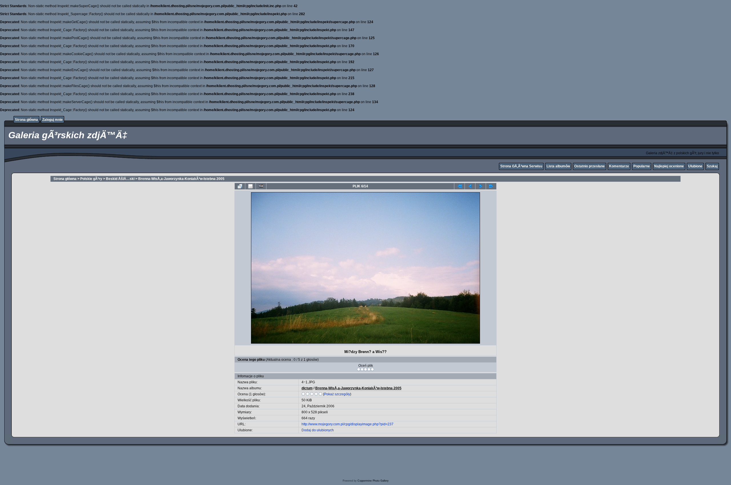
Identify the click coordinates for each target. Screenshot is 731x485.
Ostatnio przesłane (589, 166)
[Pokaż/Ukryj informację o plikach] (250, 186)
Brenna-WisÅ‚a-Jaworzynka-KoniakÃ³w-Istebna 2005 (181, 179)
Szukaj (712, 166)
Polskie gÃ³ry (91, 179)
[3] (365, 369)
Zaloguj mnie (52, 120)
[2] (362, 369)
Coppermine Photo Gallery (373, 480)
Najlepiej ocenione (669, 166)
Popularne (641, 166)
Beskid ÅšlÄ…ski (120, 179)
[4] (369, 369)
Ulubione (695, 166)
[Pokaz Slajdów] (261, 186)
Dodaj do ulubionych (318, 430)
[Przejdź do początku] (459, 186)
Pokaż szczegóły (337, 394)
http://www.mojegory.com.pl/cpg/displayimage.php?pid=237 (347, 424)
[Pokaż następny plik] (480, 186)
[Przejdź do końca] (491, 186)
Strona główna (26, 120)
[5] (372, 369)
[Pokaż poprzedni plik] (470, 186)
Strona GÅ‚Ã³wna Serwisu (521, 166)
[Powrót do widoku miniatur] (240, 186)
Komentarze (619, 166)
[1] (358, 369)
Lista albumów (558, 166)
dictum (307, 388)
